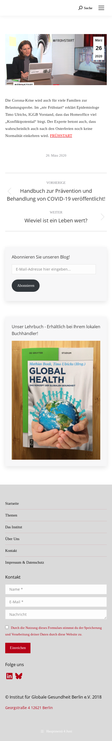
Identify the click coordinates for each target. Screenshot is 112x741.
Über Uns (12, 539)
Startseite (12, 504)
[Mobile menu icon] (101, 8)
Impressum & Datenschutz (24, 562)
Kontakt (11, 551)
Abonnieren (25, 286)
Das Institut (13, 527)
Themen (11, 515)
